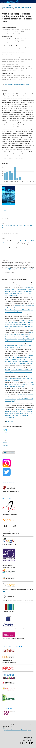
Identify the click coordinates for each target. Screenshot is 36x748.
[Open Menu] (1, 1)
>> (15, 421)
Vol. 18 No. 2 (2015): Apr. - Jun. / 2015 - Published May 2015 (16, 7)
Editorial (7, 370)
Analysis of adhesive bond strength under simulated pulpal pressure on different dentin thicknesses (19, 322)
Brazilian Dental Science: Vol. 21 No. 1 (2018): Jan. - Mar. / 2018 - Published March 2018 (18, 345)
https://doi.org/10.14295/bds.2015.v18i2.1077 (17, 84)
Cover (27, 376)
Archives (9, 5)
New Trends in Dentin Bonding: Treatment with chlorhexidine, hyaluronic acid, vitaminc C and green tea (19, 289)
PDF (5, 210)
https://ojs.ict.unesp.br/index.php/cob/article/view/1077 (19, 269)
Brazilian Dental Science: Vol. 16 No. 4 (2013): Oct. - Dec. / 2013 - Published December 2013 (18, 415)
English (5, 442)
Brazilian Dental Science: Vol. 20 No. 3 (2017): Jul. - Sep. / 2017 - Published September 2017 (18, 372)
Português (5, 445)
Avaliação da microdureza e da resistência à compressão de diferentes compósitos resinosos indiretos (19, 397)
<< (2, 421)
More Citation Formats (8, 272)
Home (3, 5)
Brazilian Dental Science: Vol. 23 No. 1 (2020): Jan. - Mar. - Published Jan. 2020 (19, 326)
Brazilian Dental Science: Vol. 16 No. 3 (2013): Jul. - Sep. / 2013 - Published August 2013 (18, 293)
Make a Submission (9, 452)
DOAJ (4, 591)
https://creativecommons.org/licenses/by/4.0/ (17, 730)
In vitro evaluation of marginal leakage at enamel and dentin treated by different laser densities (19, 411)
